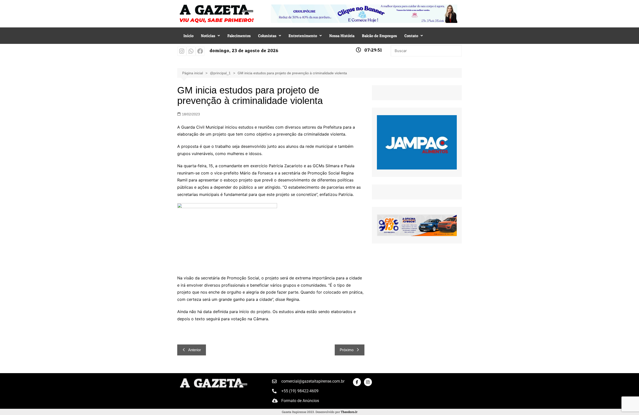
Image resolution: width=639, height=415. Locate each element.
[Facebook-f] (357, 382)
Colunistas (267, 35)
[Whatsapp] (191, 51)
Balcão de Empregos (379, 35)
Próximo (346, 350)
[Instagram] (181, 51)
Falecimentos (239, 35)
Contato (411, 35)
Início (188, 35)
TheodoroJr (349, 412)
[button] (210, 35)
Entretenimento (303, 35)
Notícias (208, 35)
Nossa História (341, 35)
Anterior (194, 350)
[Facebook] (200, 51)
